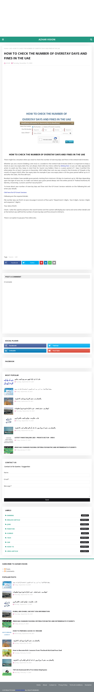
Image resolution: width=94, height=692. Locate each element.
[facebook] (25, 346)
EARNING (45, 515)
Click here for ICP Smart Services (15, 192)
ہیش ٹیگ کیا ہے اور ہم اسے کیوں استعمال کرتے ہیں (33, 389)
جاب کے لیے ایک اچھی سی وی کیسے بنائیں (27, 379)
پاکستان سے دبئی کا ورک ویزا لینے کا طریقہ (28, 399)
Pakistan (45, 529)
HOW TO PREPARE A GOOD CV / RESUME (27, 631)
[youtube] (69, 351)
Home (6, 48)
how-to (11, 257)
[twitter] (69, 346)
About (45, 685)
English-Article (45, 520)
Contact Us (52, 685)
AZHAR (8, 63)
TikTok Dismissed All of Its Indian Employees (30, 670)
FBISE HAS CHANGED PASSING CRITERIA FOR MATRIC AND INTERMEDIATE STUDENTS (45, 447)
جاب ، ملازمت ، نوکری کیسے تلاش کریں (27, 418)
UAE (10, 48)
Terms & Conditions (76, 685)
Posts (8, 569)
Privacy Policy (63, 685)
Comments (10, 571)
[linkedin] (25, 351)
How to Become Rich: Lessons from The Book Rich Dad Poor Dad (37, 650)
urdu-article (45, 551)
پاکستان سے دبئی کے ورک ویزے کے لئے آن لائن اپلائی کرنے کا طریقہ (35, 428)
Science (45, 533)
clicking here (65, 166)
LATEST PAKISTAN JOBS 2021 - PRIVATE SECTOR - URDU (35, 438)
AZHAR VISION (47, 39)
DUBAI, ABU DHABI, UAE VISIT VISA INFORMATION (31, 611)
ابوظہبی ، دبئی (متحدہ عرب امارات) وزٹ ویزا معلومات (32, 408)
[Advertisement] (47, 18)
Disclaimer (88, 685)
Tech (45, 538)
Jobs (45, 524)
